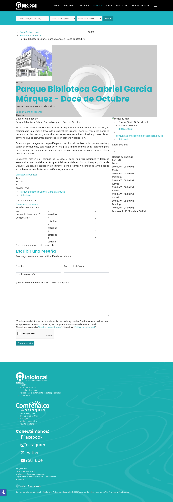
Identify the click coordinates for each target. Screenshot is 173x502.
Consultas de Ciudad (28, 390)
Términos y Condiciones (119, 492)
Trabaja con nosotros (29, 416)
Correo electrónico (74, 266)
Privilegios (24, 418)
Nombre (20, 266)
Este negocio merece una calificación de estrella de (43, 256)
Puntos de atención (28, 387)
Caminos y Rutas (139, 6)
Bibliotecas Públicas (30, 35)
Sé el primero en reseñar (29, 111)
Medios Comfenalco (28, 421)
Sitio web (123, 139)
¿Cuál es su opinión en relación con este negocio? (42, 282)
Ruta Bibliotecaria (29, 32)
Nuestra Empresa (27, 413)
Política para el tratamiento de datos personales (40, 393)
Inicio (57, 6)
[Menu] (155, 5)
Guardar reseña (25, 343)
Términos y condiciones (49, 327)
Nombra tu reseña (25, 274)
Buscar (108, 18)
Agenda (83, 6)
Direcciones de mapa (27, 203)
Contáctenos (25, 395)
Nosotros (69, 6)
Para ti (96, 6)
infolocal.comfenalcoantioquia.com (30, 474)
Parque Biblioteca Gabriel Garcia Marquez (42, 191)
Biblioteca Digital (115, 6)
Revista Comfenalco (28, 424)
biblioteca (25, 195)
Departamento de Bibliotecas (28, 476)
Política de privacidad (84, 327)
